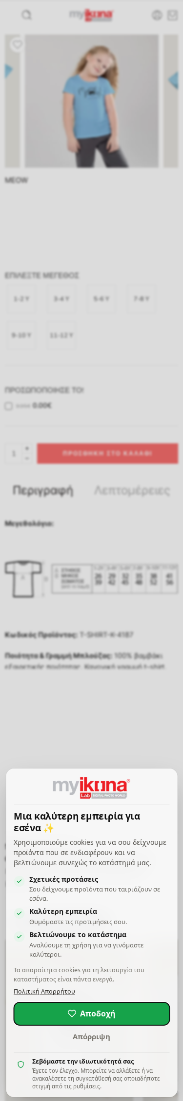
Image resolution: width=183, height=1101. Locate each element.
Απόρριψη (91, 1036)
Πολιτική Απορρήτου (44, 991)
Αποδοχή (98, 1013)
